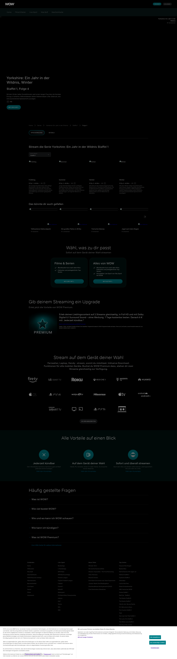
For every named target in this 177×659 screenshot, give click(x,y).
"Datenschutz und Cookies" (33, 654)
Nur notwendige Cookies (157, 642)
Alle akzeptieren (155, 637)
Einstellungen (155, 648)
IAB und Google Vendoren (85, 637)
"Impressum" (48, 654)
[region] (88, 642)
